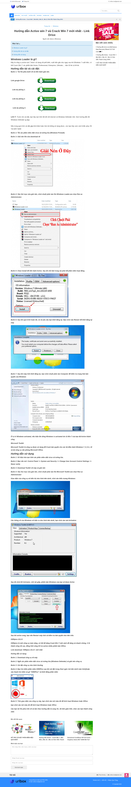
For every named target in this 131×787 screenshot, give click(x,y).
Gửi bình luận (19, 767)
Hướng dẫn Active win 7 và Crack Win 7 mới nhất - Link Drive (32, 19)
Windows (55, 26)
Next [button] (120, 19)
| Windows (57, 39)
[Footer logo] (17, 781)
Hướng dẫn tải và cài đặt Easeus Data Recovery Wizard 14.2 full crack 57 (106, 49)
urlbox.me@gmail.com (116, 775)
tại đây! (27, 120)
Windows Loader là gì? (20, 48)
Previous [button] (116, 19)
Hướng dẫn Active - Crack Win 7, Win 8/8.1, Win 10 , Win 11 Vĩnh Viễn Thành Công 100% (51, 740)
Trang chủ (26, 1)
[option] (65, 20)
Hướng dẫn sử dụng (19, 54)
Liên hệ (104, 780)
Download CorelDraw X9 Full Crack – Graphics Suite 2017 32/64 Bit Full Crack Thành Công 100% (79, 740)
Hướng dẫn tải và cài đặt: (21, 51)
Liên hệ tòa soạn (16, 1)
